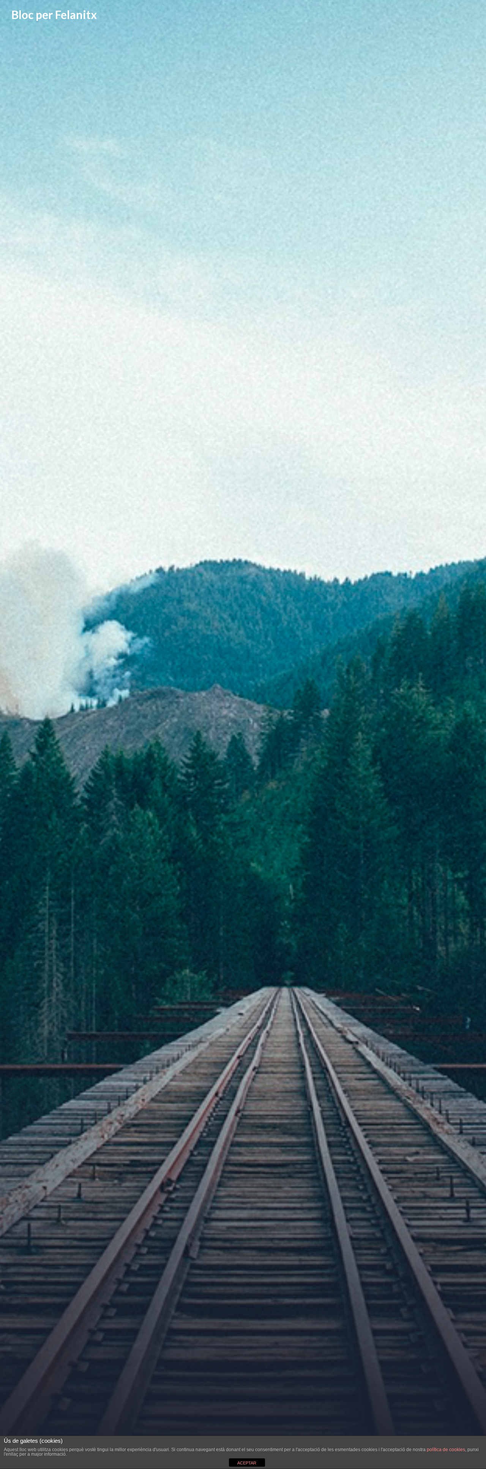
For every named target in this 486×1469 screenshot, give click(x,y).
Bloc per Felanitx (54, 14)
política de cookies (446, 1449)
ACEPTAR (246, 1463)
